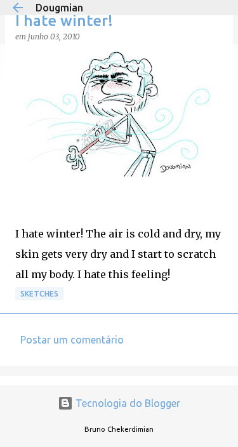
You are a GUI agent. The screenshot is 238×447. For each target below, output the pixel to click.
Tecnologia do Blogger (126, 403)
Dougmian (59, 7)
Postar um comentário (72, 339)
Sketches (39, 294)
